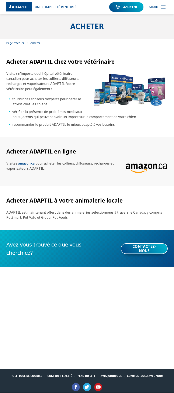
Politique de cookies (26, 376)
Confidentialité (59, 376)
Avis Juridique (111, 376)
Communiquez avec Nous (145, 376)
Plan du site (86, 376)
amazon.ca (26, 163)
